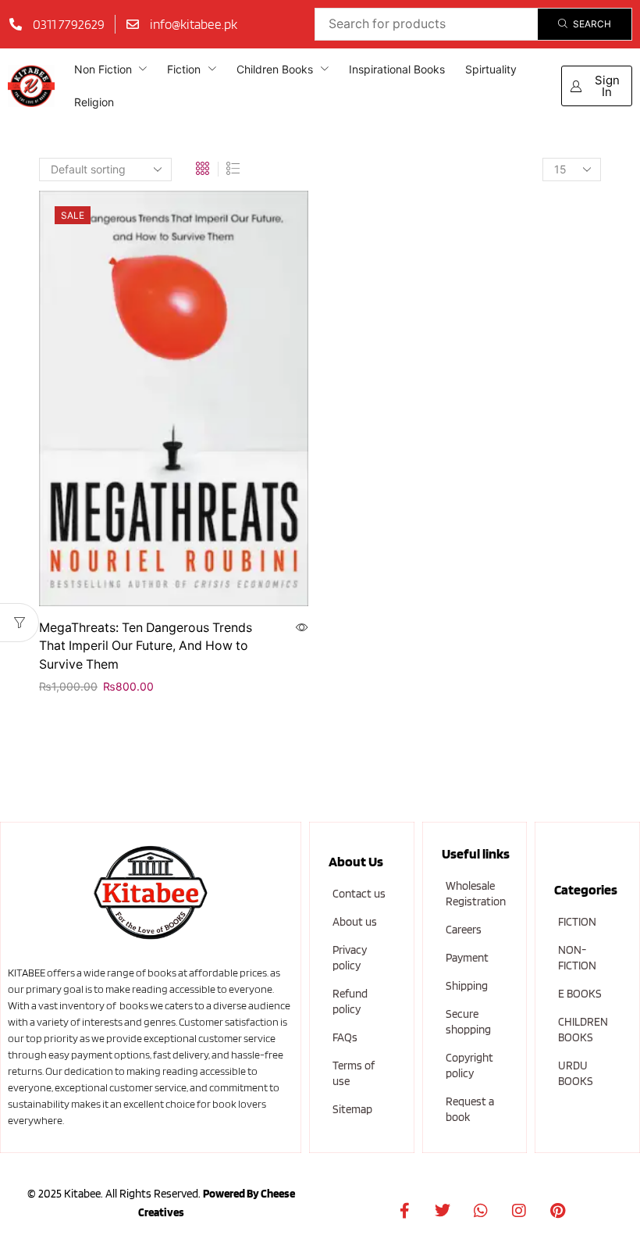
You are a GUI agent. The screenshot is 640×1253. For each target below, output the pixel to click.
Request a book (470, 1109)
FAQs (344, 1037)
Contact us (359, 894)
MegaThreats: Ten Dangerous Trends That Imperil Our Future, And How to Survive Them (145, 646)
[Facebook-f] (404, 1210)
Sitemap (352, 1109)
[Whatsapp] (480, 1210)
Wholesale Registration (476, 894)
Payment (467, 958)
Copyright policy (469, 1065)
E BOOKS (580, 994)
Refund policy (350, 1001)
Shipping (467, 986)
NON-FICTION (577, 958)
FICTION (577, 922)
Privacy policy (349, 958)
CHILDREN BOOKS (583, 1029)
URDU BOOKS (575, 1073)
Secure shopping (468, 1022)
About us (354, 922)
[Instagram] (519, 1210)
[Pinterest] (557, 1210)
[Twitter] (442, 1210)
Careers (464, 930)
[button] (596, 86)
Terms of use (353, 1073)
